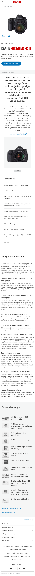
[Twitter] (19, 568)
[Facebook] (11, 568)
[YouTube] (24, 568)
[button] (5, 171)
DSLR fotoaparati (7, 43)
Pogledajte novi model (11, 63)
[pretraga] (2, 2)
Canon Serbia (16, 565)
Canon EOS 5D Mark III (8, 72)
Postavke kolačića (17, 560)
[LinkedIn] (15, 568)
